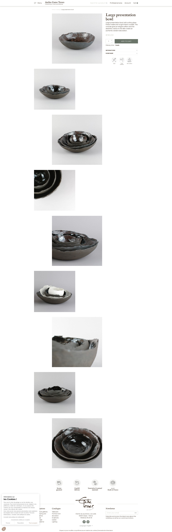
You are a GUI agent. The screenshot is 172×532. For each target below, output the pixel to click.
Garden (54, 520)
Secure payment (59, 489)
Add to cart (126, 41)
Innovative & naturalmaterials (95, 489)
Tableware (55, 512)
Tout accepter (33, 523)
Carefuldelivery (77, 489)
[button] (4, 529)
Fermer (8, 523)
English (89, 526)
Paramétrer (20, 523)
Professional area (116, 3)
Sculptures (55, 518)
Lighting (54, 522)
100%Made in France (113, 489)
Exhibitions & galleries (40, 512)
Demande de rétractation (105, 530)
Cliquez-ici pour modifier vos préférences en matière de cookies (78, 530)
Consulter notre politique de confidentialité (14, 517)
